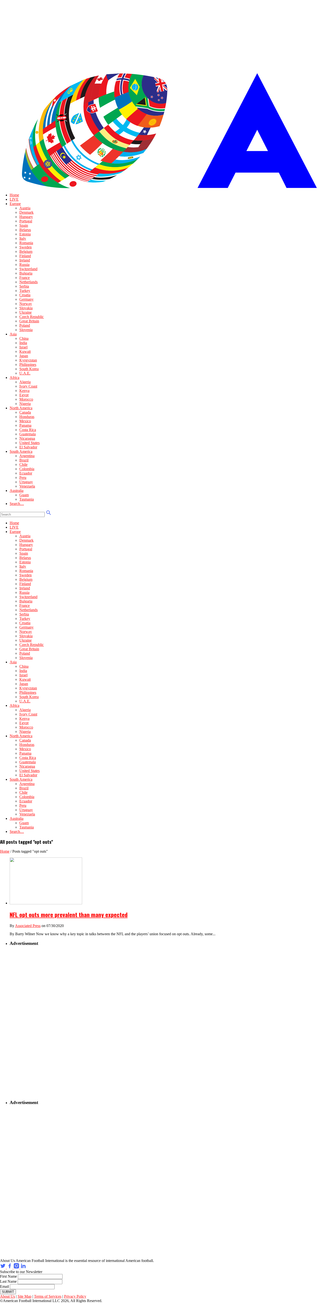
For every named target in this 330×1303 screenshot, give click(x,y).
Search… (17, 504)
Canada (25, 412)
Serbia (24, 286)
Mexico (25, 421)
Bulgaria (25, 273)
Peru (22, 477)
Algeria (25, 382)
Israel (23, 347)
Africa (14, 377)
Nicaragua (27, 438)
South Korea (29, 369)
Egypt (24, 395)
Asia (13, 334)
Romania (26, 243)
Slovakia (26, 308)
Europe (15, 204)
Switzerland (28, 269)
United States (29, 443)
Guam (24, 495)
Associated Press (28, 926)
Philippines (27, 364)
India (23, 343)
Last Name (8, 1281)
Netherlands (28, 282)
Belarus (25, 230)
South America (21, 451)
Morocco (26, 399)
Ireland (24, 260)
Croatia (24, 295)
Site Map (24, 1296)
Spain (23, 225)
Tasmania (26, 499)
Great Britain (29, 321)
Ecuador (25, 473)
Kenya (24, 391)
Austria (24, 208)
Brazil (24, 460)
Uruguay (26, 482)
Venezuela (27, 486)
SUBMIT (8, 1292)
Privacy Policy (75, 1296)
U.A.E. (24, 373)
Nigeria (25, 404)
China (24, 338)
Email (4, 1286)
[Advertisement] (40, 1023)
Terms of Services (47, 1296)
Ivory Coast (28, 386)
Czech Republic (31, 317)
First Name (8, 1276)
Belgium (25, 251)
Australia (16, 491)
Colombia (26, 469)
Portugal (25, 221)
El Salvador (28, 447)
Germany (26, 299)
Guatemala (27, 434)
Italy (22, 238)
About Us (7, 1296)
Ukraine (25, 312)
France (24, 278)
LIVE (14, 199)
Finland (25, 256)
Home (14, 195)
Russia (24, 264)
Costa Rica (27, 430)
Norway (25, 304)
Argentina (27, 456)
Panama (25, 425)
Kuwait (25, 351)
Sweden (25, 247)
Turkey (24, 291)
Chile (23, 464)
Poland (24, 325)
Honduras (26, 417)
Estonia (25, 234)
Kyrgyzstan (28, 360)
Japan (23, 356)
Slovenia (26, 330)
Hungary (26, 217)
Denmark (26, 212)
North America (21, 408)
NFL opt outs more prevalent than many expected (69, 914)
